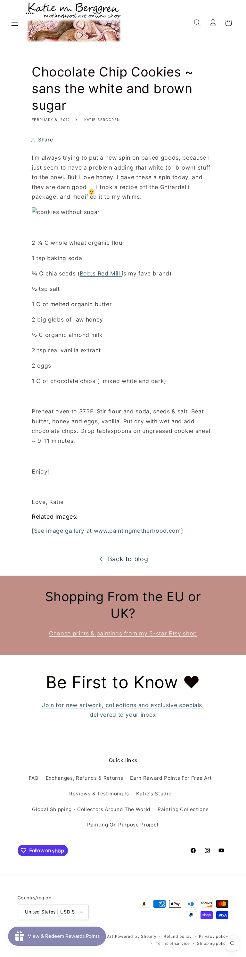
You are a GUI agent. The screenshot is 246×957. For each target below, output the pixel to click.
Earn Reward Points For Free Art (171, 778)
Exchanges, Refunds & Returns (84, 778)
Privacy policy (213, 936)
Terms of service (173, 943)
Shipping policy (212, 943)
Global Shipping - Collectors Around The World (91, 809)
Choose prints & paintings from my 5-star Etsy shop (123, 633)
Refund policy (178, 936)
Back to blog (128, 559)
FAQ (34, 778)
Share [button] (45, 140)
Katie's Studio (153, 794)
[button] (14, 22)
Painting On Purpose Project (123, 825)
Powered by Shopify (136, 936)
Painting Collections (183, 809)
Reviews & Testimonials (99, 794)
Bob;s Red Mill (101, 273)
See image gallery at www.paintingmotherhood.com (107, 530)
